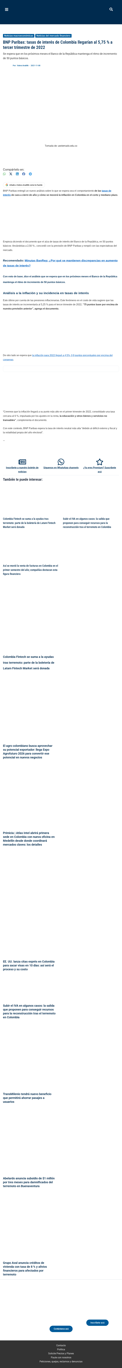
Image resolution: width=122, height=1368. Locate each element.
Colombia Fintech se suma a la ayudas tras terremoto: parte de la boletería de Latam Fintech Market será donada (29, 523)
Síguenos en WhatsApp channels (61, 467)
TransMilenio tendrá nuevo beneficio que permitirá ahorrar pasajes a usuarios (27, 1098)
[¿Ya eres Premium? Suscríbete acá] (99, 462)
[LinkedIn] (17, 174)
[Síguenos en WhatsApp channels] (61, 462)
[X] (10, 174)
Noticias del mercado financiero (53, 35)
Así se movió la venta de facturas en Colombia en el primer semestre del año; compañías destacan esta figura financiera (30, 569)
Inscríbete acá (97, 1322)
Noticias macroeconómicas (18, 35)
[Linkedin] (15, 1314)
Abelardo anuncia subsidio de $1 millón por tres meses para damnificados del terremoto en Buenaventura (29, 1182)
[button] (111, 10)
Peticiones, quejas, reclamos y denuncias (61, 1361)
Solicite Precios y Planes (61, 1353)
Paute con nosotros (61, 1357)
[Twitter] (9, 1314)
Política (61, 1349)
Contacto (61, 1345)
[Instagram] (20, 1314)
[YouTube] (31, 1314)
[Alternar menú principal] (6, 9)
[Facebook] (23, 174)
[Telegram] (30, 174)
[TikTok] (26, 1314)
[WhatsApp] (4, 174)
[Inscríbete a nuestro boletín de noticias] (22, 462)
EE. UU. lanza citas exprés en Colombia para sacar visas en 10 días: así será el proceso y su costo (29, 965)
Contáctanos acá (61, 1328)
